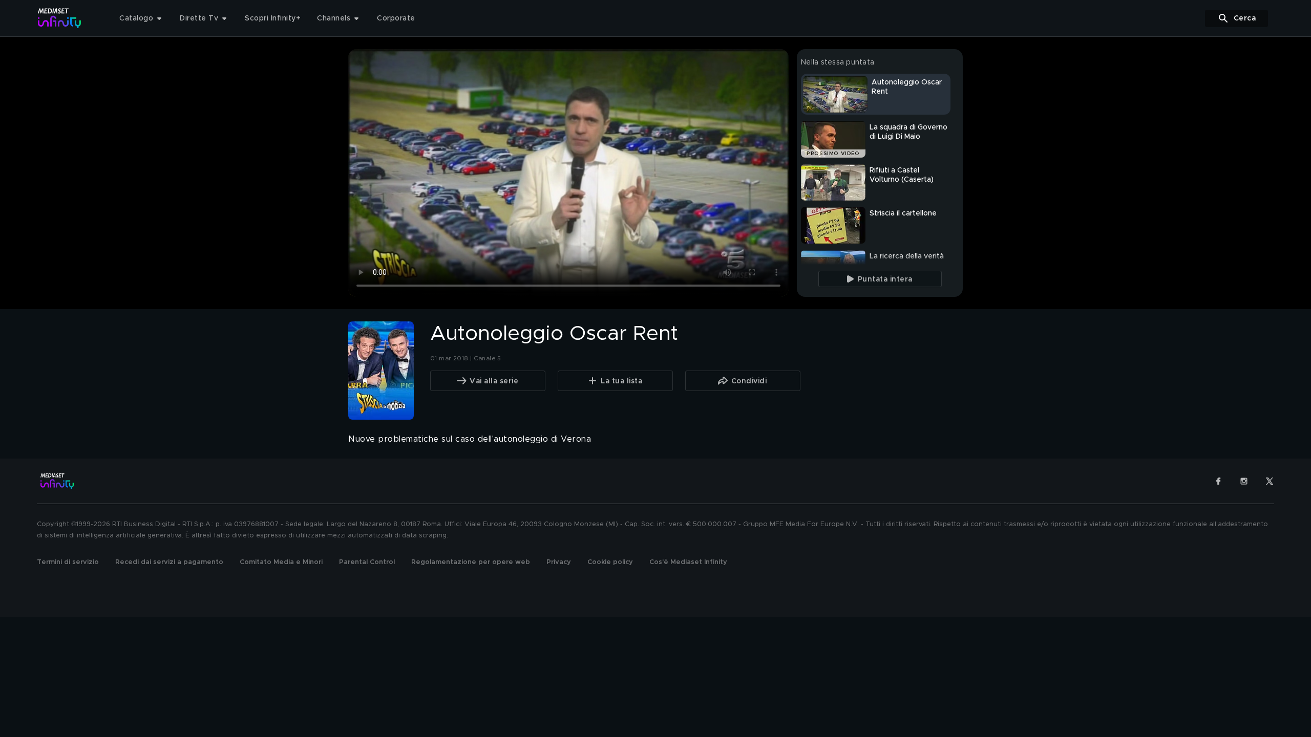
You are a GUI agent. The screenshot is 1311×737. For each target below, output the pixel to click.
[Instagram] (1244, 481)
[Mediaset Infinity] (59, 18)
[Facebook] (1218, 481)
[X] (1269, 481)
